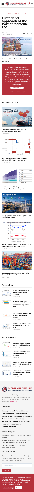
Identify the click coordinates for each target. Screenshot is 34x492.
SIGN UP (6, 470)
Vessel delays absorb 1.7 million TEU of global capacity (21, 292)
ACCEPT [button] (18, 487)
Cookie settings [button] (8, 488)
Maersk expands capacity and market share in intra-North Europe (22, 372)
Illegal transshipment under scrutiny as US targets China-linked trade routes (16, 245)
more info (13, 402)
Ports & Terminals (21, 14)
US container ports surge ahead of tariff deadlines (21, 344)
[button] (24, 33)
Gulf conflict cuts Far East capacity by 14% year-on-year (22, 325)
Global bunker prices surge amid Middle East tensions (22, 363)
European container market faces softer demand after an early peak (16, 274)
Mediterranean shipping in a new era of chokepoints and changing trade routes (16, 188)
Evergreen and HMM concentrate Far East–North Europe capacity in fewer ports (22, 303)
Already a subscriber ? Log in (17, 91)
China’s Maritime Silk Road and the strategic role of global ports (14, 130)
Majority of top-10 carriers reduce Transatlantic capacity (21, 353)
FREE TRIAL (17, 88)
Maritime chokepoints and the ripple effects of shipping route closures (14, 159)
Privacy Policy (22, 474)
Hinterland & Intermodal (9, 14)
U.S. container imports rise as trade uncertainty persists (22, 315)
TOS (15, 474)
